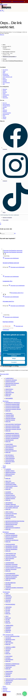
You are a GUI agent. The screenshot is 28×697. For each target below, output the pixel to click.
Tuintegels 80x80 (9, 416)
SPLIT (6, 616)
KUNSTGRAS (8, 656)
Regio (4, 115)
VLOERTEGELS (9, 378)
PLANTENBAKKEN (10, 573)
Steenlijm (7, 650)
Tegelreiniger (8, 667)
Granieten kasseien (10, 495)
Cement (7, 652)
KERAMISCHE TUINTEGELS (12, 402)
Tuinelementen (6, 75)
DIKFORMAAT (9, 502)
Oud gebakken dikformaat (11, 507)
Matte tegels (8, 394)
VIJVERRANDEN (9, 562)
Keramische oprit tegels (11, 513)
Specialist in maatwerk (18, 1)
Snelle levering (3, 4)
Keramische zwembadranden (12, 435)
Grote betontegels (9, 460)
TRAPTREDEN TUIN (10, 553)
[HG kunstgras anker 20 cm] (6, 292)
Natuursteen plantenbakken (12, 575)
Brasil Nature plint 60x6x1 (8, 321)
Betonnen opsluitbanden (11, 536)
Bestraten (5, 92)
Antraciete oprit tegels (10, 516)
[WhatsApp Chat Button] (25, 694)
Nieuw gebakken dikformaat (12, 506)
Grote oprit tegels (9, 515)
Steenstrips (8, 586)
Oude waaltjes (8, 487)
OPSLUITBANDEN (10, 533)
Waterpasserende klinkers (11, 522)
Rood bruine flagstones (11, 450)
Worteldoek (8, 630)
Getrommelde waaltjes (10, 484)
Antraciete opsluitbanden (11, 535)
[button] (11, 258)
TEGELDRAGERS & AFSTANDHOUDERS (16, 679)
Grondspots (8, 638)
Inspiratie (5, 81)
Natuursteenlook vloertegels (12, 383)
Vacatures (5, 110)
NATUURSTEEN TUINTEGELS (13, 424)
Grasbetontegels (9, 526)
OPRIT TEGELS (9, 512)
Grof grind (7, 608)
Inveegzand (8, 598)
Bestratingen (5, 74)
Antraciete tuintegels (10, 418)
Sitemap (4, 117)
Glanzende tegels (9, 392)
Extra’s (4, 78)
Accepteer (14, 362)
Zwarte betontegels (10, 458)
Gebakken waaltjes (10, 482)
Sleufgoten (8, 674)
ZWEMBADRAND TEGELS (12, 433)
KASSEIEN (8, 492)
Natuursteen (5, 97)
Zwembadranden (9, 440)
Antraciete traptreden (10, 555)
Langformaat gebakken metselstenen (14, 587)
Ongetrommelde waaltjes (11, 486)
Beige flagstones (9, 449)
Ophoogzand (8, 596)
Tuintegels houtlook (10, 420)
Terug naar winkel (4, 374)
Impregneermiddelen (10, 665)
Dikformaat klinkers (10, 474)
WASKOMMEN (9, 398)
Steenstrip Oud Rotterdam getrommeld (11, 262)
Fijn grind (7, 610)
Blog (4, 108)
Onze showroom (6, 82)
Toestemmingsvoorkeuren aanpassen (14, 355)
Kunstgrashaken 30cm (7, 281)
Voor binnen (5, 69)
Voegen (4, 90)
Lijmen (4, 93)
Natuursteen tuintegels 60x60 (12, 426)
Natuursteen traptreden (11, 556)
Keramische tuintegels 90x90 (12, 407)
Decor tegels (8, 390)
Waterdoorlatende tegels (11, 524)
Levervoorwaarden (7, 112)
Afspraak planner (6, 105)
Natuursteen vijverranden (11, 564)
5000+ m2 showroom (6, 1)
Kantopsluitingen (9, 538)
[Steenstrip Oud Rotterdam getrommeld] (6, 249)
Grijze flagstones (9, 447)
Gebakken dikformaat (10, 504)
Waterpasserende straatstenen (12, 527)
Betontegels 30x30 (9, 461)
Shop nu (2, 34)
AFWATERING (9, 671)
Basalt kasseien (9, 493)
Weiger (14, 358)
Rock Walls (8, 584)
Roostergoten (8, 673)
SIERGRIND (8, 607)
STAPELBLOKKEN (10, 544)
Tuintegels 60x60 (9, 415)
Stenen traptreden (9, 558)
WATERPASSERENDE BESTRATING (14, 521)
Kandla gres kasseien (10, 496)
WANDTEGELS (9, 389)
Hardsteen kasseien (10, 498)
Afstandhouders (9, 680)
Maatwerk (5, 79)
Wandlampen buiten (10, 639)
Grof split (7, 621)
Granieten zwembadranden (12, 438)
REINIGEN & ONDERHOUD (12, 663)
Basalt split (8, 618)
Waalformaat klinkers (10, 472)
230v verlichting (9, 642)
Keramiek (5, 96)
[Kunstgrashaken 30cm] (6, 274)
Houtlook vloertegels (10, 381)
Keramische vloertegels (11, 380)
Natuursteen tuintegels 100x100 (13, 429)
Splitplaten (8, 628)
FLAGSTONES (9, 444)
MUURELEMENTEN (10, 582)
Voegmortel (8, 648)
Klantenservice (6, 114)
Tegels (4, 71)
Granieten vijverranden (10, 569)
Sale (4, 84)
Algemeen (5, 89)
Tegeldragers (8, 682)
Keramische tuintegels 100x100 (13, 409)
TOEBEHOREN (9, 625)
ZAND (6, 593)
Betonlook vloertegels (10, 384)
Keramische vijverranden (11, 566)
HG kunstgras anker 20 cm (8, 301)
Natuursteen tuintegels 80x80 (12, 427)
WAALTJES (8, 481)
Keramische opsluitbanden (11, 540)
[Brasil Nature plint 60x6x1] (6, 313)
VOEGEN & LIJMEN (10, 647)
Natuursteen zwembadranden (12, 436)
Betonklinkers (8, 475)
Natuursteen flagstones (11, 446)
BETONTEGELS (9, 455)
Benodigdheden (9, 659)
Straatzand (8, 595)
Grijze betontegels (9, 456)
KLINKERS (8, 469)
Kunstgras (7, 657)
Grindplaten (8, 627)
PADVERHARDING (10, 604)
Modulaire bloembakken (11, 576)
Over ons (5, 102)
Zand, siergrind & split (7, 76)
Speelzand (8, 600)
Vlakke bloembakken (10, 578)
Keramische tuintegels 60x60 (12, 404)
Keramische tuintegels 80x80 (12, 406)
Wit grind (7, 612)
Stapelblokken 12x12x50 (11, 546)
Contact (4, 118)
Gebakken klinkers (9, 470)
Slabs (4, 72)
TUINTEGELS (8, 413)
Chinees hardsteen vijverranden (13, 567)
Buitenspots (8, 641)
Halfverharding (6, 94)
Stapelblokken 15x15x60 (11, 547)
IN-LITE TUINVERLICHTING (12, 636)
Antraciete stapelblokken (11, 549)
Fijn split (7, 619)
